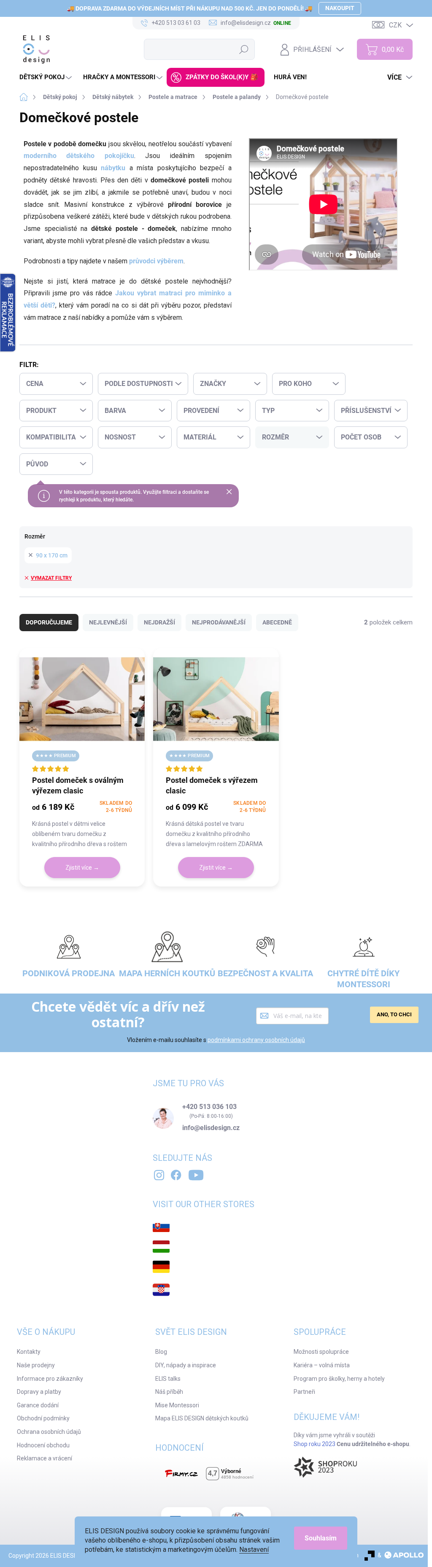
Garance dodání (38, 1405)
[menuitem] (46, 77)
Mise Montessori (177, 1405)
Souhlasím (321, 1538)
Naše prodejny (36, 1365)
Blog (161, 1351)
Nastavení (254, 1550)
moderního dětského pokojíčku (79, 156)
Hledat (244, 49)
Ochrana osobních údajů (49, 1431)
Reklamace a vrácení (44, 1458)
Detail (82, 867)
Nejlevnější (108, 622)
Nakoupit (339, 8)
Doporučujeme (49, 622)
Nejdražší (159, 622)
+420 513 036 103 (209, 1107)
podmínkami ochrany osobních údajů (256, 1040)
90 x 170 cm (52, 555)
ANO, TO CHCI (394, 1014)
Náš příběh (169, 1391)
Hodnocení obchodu (43, 1445)
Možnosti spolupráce (321, 1351)
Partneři (304, 1391)
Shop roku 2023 (314, 1444)
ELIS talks (168, 1378)
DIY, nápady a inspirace (185, 1365)
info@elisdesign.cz (211, 1128)
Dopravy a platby (39, 1391)
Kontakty (28, 1351)
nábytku (113, 168)
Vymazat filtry (51, 578)
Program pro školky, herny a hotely (339, 1378)
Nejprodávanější (219, 622)
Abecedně (277, 622)
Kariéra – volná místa (322, 1365)
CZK (395, 25)
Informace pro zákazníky (50, 1378)
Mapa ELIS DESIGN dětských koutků (201, 1418)
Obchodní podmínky (43, 1418)
